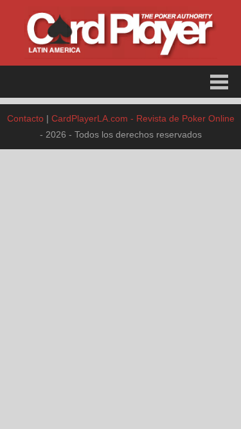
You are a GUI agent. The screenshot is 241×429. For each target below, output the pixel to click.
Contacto (25, 118)
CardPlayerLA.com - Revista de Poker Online (143, 118)
